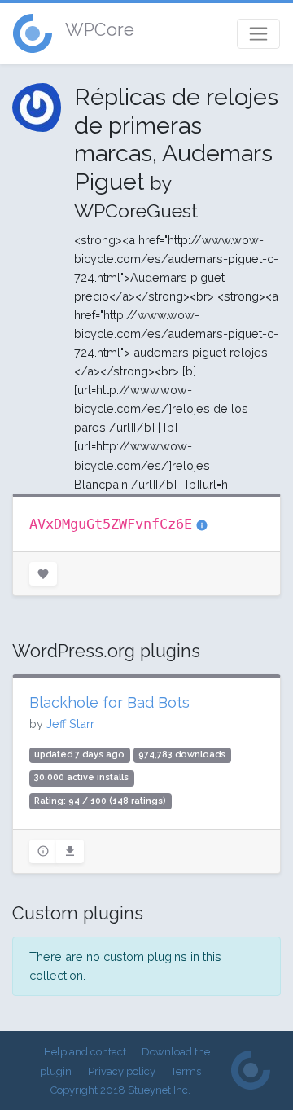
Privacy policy (121, 1071)
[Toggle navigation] (258, 34)
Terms (186, 1071)
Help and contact (85, 1052)
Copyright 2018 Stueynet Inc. (120, 1090)
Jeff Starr (70, 723)
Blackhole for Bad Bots (109, 702)
